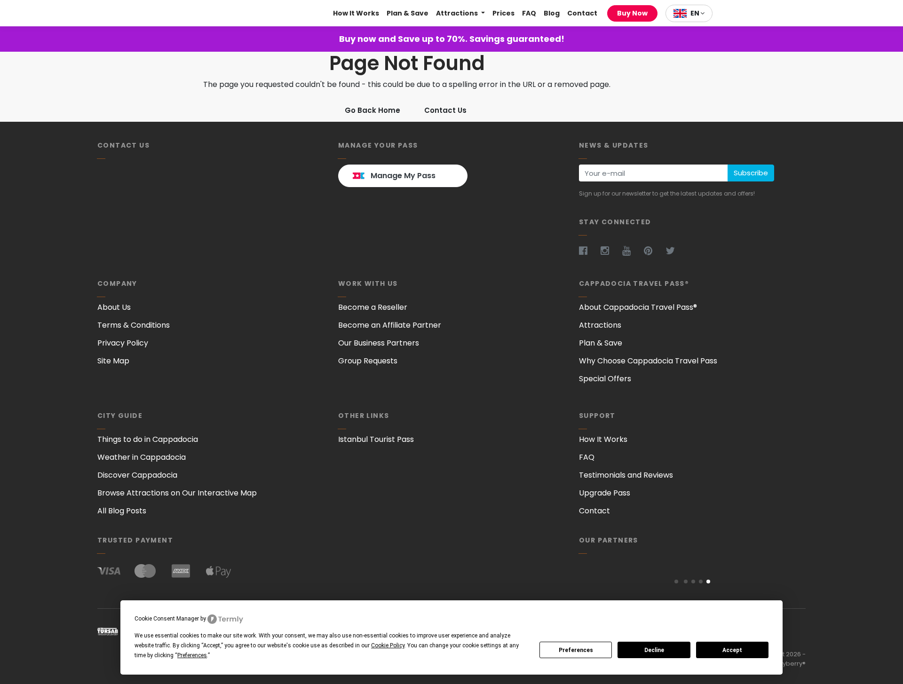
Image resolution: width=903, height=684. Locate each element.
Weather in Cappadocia (141, 457)
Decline (654, 650)
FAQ (529, 13)
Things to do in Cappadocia (147, 439)
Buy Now (632, 13)
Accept (732, 650)
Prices (503, 13)
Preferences (576, 650)
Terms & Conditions (133, 325)
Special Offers (605, 378)
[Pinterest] (654, 250)
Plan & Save (407, 13)
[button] (676, 581)
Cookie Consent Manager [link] (167, 618)
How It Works (356, 13)
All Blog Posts (121, 510)
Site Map (113, 360)
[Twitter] (675, 250)
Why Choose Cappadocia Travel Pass (648, 360)
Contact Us (445, 110)
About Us (114, 307)
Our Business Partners (378, 342)
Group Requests (367, 360)
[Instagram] (610, 250)
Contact (582, 13)
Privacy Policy (122, 342)
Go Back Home (372, 110)
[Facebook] (589, 250)
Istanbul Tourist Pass (376, 439)
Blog (552, 13)
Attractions (457, 13)
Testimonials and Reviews (626, 475)
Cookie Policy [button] (387, 645)
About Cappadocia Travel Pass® (638, 307)
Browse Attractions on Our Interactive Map (177, 492)
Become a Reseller (372, 307)
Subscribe (751, 173)
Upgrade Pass (604, 492)
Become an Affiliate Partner (389, 325)
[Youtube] (632, 250)
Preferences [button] (192, 655)
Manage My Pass (403, 175)
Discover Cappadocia (137, 475)
